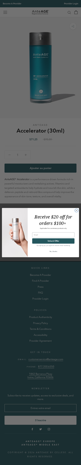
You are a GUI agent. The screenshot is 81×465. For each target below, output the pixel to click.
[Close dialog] (76, 210)
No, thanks (53, 251)
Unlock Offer (53, 241)
